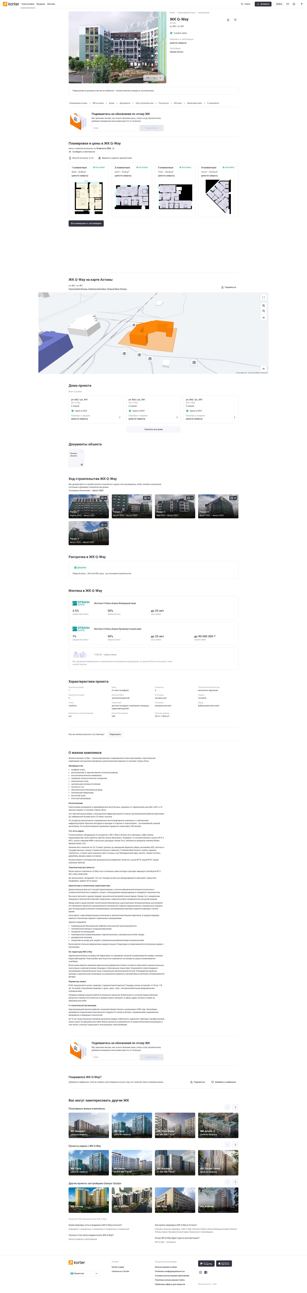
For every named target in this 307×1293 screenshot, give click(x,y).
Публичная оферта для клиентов (170, 1284)
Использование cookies (166, 1267)
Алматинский (203, 13)
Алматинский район (97, 289)
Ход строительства (145, 103)
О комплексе (213, 103)
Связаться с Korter (120, 1271)
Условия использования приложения (172, 1276)
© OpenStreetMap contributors (258, 373)
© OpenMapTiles (241, 373)
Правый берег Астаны (117, 289)
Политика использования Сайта (170, 1280)
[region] (153, 333)
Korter (172, 13)
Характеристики (194, 103)
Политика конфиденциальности (170, 1271)
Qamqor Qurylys (176, 52)
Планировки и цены (78, 103)
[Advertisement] (153, 252)
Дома (111, 103)
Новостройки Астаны (186, 13)
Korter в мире (118, 1267)
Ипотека (178, 103)
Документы (125, 103)
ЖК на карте (98, 103)
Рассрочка (164, 103)
